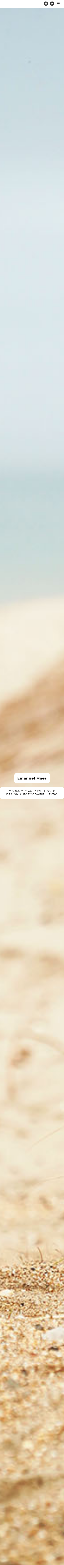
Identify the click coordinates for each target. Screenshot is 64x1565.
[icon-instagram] (46, 3)
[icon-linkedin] (52, 3)
